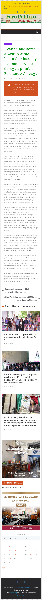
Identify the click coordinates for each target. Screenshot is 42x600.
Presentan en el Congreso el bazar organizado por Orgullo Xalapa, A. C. (20, 337)
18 (15, 554)
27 (26, 558)
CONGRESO (8, 44)
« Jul (3, 568)
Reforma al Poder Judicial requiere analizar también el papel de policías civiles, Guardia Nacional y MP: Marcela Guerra (20, 378)
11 (15, 550)
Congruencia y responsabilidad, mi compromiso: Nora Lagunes (18, 290)
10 (10, 550)
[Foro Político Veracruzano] (21, 15)
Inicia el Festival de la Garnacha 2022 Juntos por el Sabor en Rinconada (20, 298)
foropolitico (21, 78)
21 (31, 554)
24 (10, 558)
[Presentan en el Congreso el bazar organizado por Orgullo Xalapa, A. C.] (21, 312)
